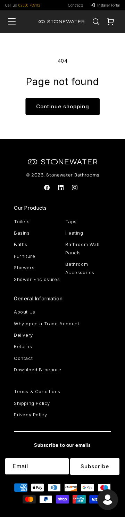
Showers (24, 267)
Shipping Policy (32, 403)
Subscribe (95, 466)
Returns (23, 346)
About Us (24, 312)
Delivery (23, 335)
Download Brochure (37, 369)
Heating (74, 233)
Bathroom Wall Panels (82, 248)
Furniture (24, 256)
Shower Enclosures (37, 279)
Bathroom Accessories (80, 268)
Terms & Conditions (37, 391)
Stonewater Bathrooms (72, 175)
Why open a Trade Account (46, 323)
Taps (71, 221)
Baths (20, 244)
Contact (23, 358)
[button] (95, 21)
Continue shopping (62, 106)
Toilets (22, 221)
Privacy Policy (30, 414)
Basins (22, 233)
